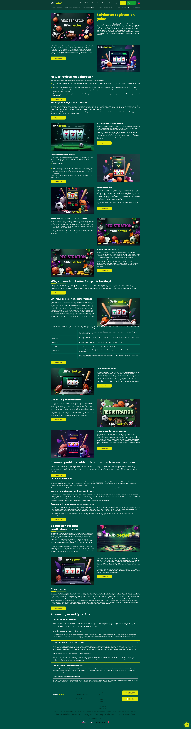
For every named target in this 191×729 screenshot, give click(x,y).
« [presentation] (48, 8)
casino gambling (125, 598)
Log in (123, 2)
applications (110, 107)
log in (107, 509)
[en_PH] (139, 3)
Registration (109, 3)
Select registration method (105, 7)
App (81, 3)
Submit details (136, 7)
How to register (57, 7)
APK (85, 3)
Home (77, 3)
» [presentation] (142, 8)
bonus (80, 175)
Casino (89, 3)
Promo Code (101, 3)
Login (116, 3)
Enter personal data (123, 7)
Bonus (94, 3)
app (136, 128)
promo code (99, 482)
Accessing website (88, 7)
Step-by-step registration (72, 7)
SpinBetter (116, 24)
